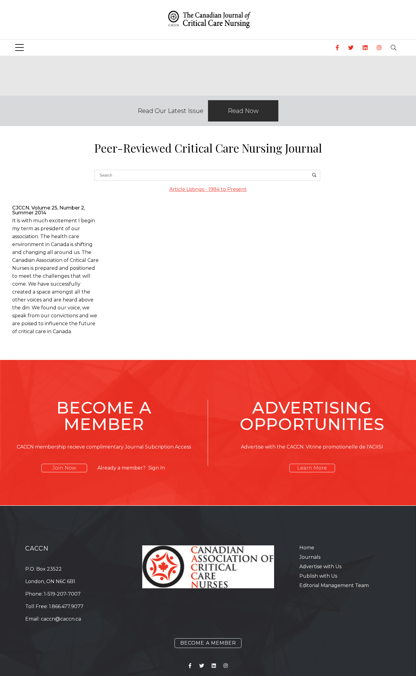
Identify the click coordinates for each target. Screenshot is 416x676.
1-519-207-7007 (62, 594)
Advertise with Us (320, 566)
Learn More (312, 468)
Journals (309, 557)
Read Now (243, 110)
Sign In (156, 468)
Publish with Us (318, 576)
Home (306, 548)
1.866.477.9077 (66, 606)
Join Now (64, 468)
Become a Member (208, 643)
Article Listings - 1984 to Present (208, 189)
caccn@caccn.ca (61, 619)
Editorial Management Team (334, 585)
